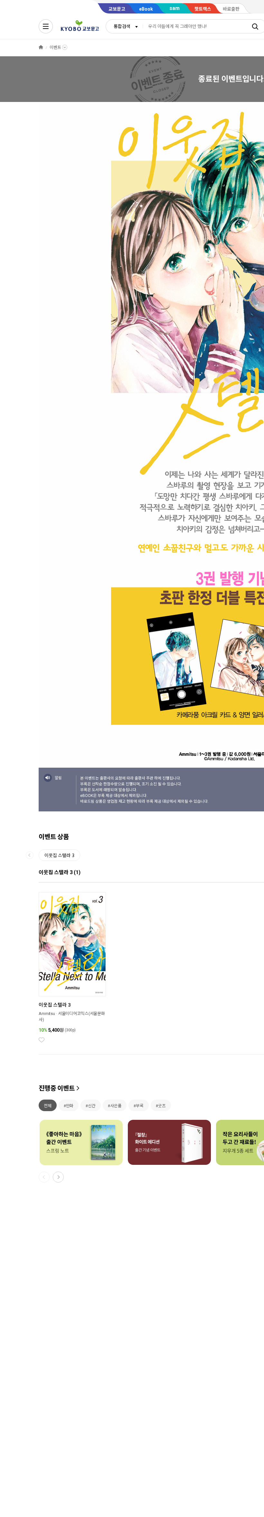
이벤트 (55, 47)
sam (174, 8)
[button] (58, 1177)
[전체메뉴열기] (46, 26)
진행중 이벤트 (57, 1088)
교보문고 (116, 9)
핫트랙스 (202, 9)
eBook (146, 9)
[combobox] (124, 26)
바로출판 (231, 9)
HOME (41, 47)
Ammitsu (47, 1013)
